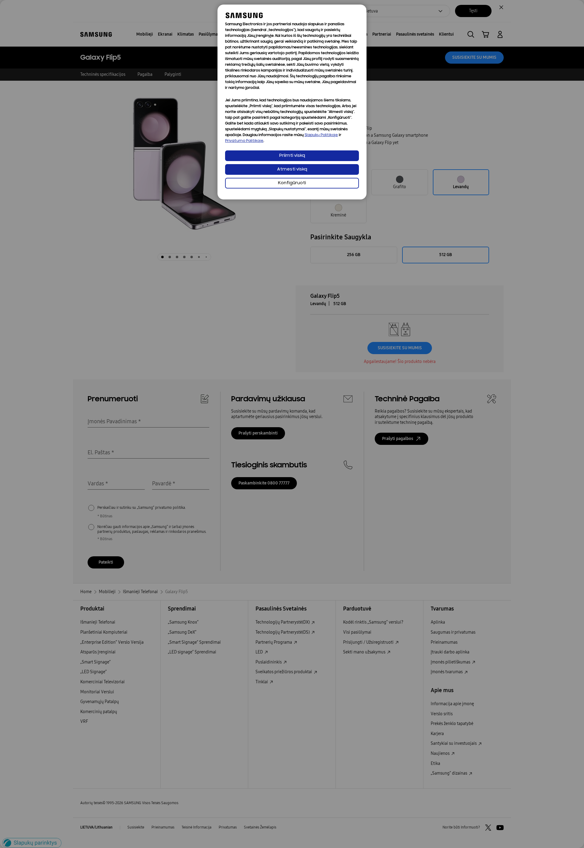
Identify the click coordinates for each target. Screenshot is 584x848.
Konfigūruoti (292, 183)
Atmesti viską (292, 169)
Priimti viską (292, 155)
